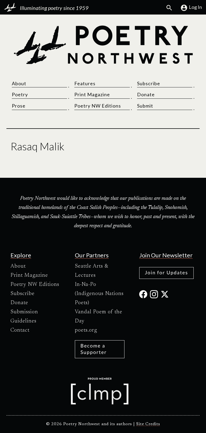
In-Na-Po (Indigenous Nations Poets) (99, 294)
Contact (20, 330)
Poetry (20, 94)
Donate (146, 94)
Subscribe (148, 83)
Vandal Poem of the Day (98, 316)
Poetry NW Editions (97, 106)
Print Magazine (92, 94)
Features (84, 83)
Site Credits (148, 424)
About (19, 83)
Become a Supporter (93, 349)
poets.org (86, 330)
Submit (145, 106)
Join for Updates (166, 272)
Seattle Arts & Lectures (91, 271)
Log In (195, 7)
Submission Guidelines (24, 316)
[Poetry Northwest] (103, 45)
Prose (18, 106)
